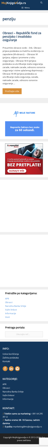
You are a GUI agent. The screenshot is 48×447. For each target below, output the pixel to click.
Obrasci (9, 302)
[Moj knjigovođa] (13, 2)
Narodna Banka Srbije (15, 306)
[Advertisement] (24, 205)
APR (7, 298)
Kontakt (6, 361)
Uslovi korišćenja (11, 354)
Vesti (7, 317)
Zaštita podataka (11, 357)
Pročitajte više (12, 91)
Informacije (10, 313)
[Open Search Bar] (41, 2)
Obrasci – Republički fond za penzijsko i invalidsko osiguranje (22, 36)
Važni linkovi (11, 309)
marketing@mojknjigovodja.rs (27, 426)
